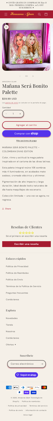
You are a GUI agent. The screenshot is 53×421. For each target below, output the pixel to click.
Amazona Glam (24, 398)
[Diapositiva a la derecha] (33, 76)
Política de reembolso (31, 401)
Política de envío (16, 410)
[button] (6, 14)
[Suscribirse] (42, 364)
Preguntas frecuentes (17, 293)
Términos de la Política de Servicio (23, 286)
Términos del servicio (38, 406)
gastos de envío (11, 103)
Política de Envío (14, 279)
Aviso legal (27, 415)
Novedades (12, 318)
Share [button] (8, 208)
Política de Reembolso (17, 273)
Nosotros (10, 331)
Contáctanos (12, 299)
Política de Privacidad (17, 266)
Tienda (9, 324)
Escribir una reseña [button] (26, 244)
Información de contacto (36, 410)
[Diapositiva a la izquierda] (20, 76)
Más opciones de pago (26, 140)
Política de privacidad (17, 406)
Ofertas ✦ (11, 344)
